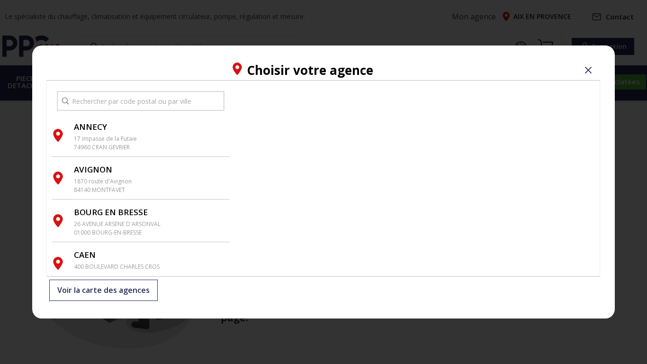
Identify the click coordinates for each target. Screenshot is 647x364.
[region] (414, 178)
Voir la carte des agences (103, 290)
